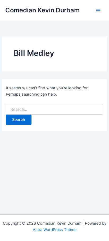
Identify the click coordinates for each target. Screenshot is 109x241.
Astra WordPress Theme (54, 229)
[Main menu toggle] (98, 10)
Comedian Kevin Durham (42, 10)
